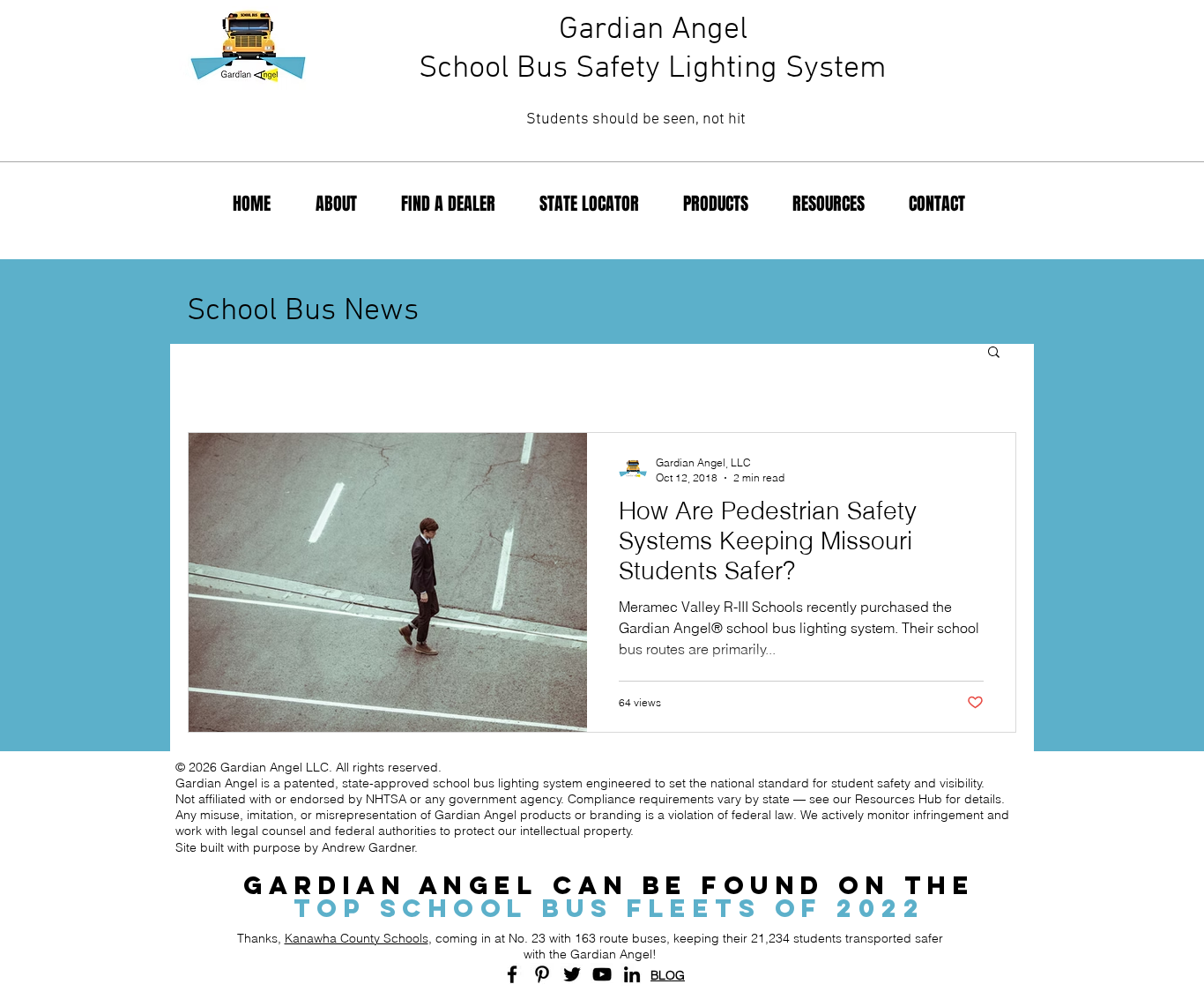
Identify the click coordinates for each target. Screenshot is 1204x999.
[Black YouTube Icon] (602, 974)
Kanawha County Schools (356, 938)
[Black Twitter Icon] (572, 974)
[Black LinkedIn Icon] (632, 974)
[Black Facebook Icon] (512, 974)
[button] (993, 353)
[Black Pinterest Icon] (542, 974)
